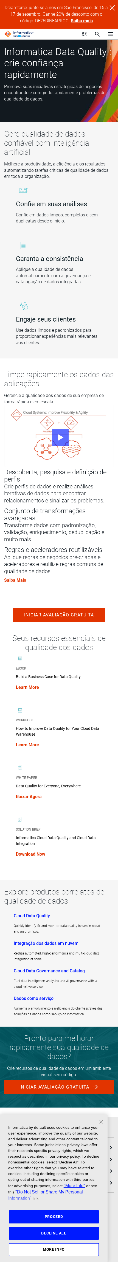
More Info (54, 1249)
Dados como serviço (34, 998)
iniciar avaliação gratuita (59, 615)
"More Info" (74, 1185)
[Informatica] (19, 34)
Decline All (53, 1233)
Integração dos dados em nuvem (46, 943)
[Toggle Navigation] (110, 34)
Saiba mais (82, 20)
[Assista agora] (59, 436)
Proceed (54, 1216)
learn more (27, 687)
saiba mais (15, 580)
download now (30, 854)
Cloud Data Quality (32, 915)
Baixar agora (29, 796)
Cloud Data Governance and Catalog (49, 970)
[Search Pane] (97, 34)
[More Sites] (84, 34)
